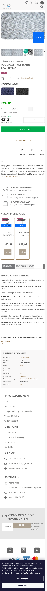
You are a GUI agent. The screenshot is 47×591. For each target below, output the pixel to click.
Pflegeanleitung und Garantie (18, 411)
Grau (21, 366)
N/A (21, 384)
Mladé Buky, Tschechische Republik (25, 487)
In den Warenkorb (23, 129)
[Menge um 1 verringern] (45, 121)
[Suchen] (31, 3)
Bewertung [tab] (21, 266)
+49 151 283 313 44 (17, 458)
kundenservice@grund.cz (20, 463)
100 (21, 374)
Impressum (9, 442)
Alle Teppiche (5, 341)
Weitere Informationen (32, 573)
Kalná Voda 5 (15, 482)
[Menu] (42, 3)
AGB (6, 401)
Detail (8, 252)
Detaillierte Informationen (9, 176)
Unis (2, 344)
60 (20, 368)
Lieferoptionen (23, 141)
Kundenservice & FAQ (14, 437)
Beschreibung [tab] (9, 266)
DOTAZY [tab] (30, 266)
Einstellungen (22, 578)
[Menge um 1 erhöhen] (45, 118)
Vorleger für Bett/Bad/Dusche (29, 379)
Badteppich (23, 376)
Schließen (16, 147)
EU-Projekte (10, 432)
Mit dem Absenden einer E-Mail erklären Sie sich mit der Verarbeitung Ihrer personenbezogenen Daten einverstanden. (38, 526)
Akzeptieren (23, 585)
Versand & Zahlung (13, 416)
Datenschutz (10, 406)
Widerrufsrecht (11, 421)
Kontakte (8, 447)
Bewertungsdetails (27, 78)
